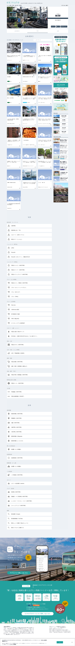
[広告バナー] (61, 45)
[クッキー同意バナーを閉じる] (72, 642)
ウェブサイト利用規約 (12, 644)
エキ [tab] (58, 31)
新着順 (10, 40)
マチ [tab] (37, 31)
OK (59, 642)
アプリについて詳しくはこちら (19, 573)
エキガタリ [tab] (17, 31)
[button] (53, 26)
